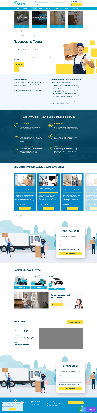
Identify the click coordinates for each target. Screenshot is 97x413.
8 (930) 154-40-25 (77, 1)
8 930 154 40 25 (52, 401)
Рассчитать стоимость (76, 4)
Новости (67, 8)
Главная (18, 8)
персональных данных (75, 249)
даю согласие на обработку (70, 249)
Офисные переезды (23, 189)
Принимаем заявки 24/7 (42, 2)
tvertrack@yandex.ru (58, 2)
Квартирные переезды (71, 189)
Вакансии (48, 8)
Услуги (34, 8)
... (16, 69)
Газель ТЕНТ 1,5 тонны (19, 274)
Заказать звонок (56, 304)
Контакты (75, 8)
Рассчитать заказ (75, 403)
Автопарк (26, 8)
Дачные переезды (46, 189)
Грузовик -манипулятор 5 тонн (39, 274)
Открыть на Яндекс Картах (75, 322)
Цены (40, 8)
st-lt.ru (82, 406)
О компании (57, 8)
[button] (20, 30)
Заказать (19, 64)
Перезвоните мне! (71, 253)
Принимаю (12, 409)
